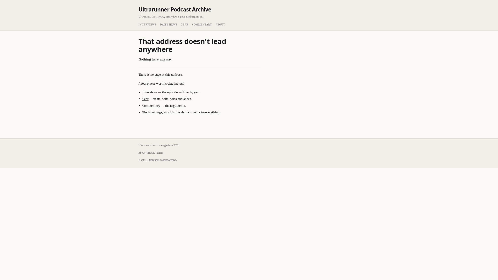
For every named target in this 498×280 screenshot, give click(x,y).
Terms (160, 152)
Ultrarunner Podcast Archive (175, 9)
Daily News (168, 24)
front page (155, 112)
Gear (184, 24)
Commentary (202, 24)
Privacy (151, 152)
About (220, 24)
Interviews (147, 24)
